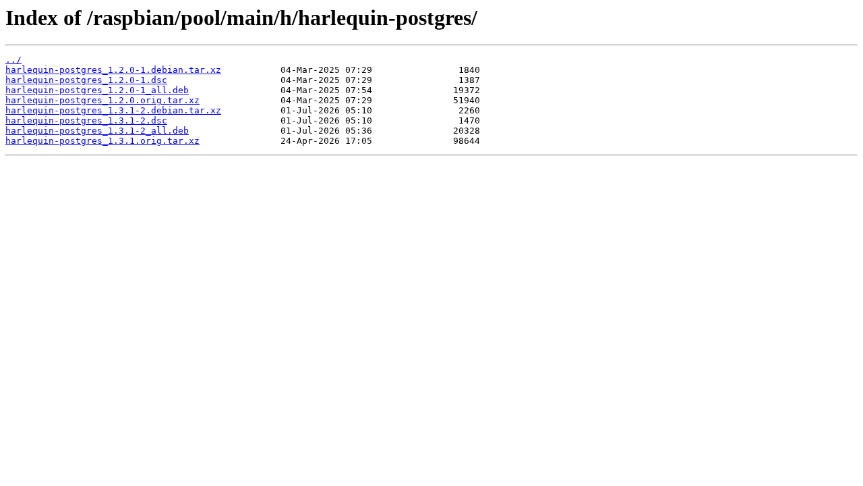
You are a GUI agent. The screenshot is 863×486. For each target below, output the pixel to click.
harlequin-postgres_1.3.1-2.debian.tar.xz (113, 110)
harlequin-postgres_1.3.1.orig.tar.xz (102, 141)
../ (13, 60)
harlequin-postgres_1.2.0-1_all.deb (97, 90)
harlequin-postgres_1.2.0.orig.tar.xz (102, 100)
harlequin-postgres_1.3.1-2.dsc (86, 120)
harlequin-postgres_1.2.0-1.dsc (86, 80)
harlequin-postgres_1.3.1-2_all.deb (97, 131)
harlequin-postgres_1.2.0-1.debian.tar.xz (113, 70)
